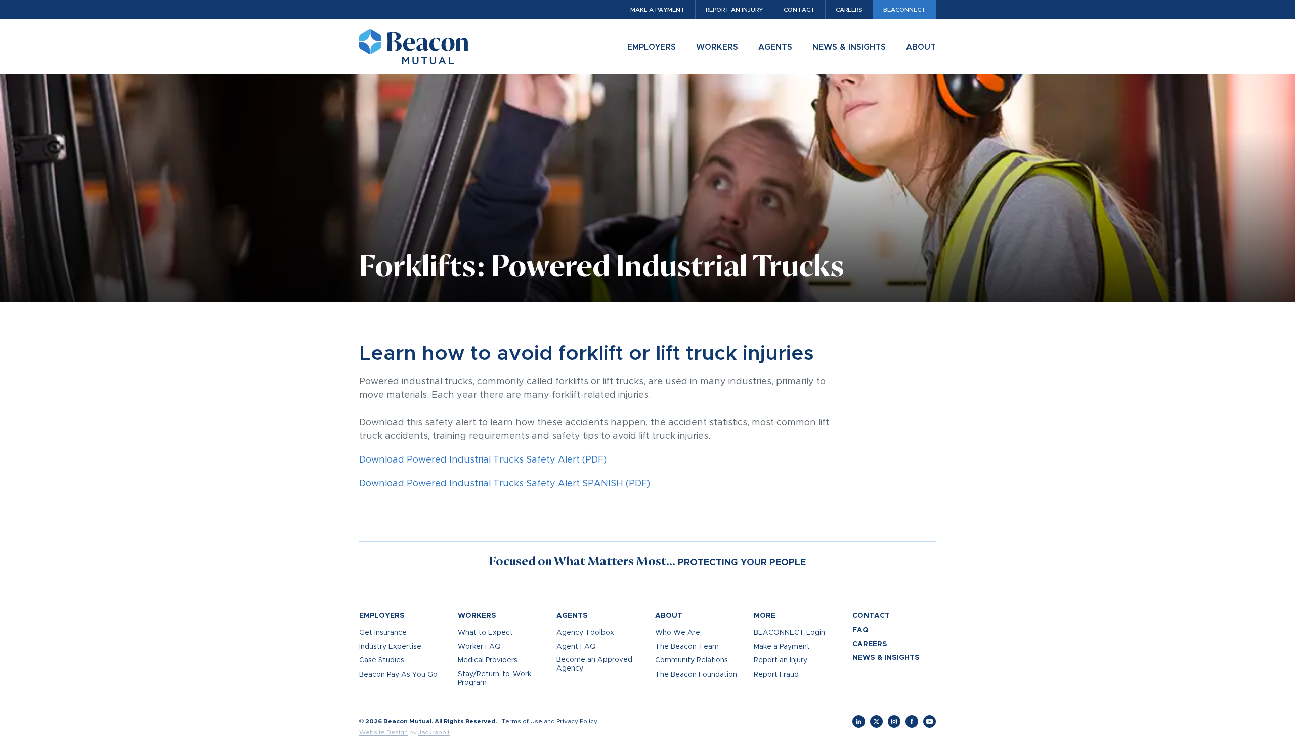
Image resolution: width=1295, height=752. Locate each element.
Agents (775, 47)
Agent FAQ (576, 646)
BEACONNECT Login (789, 632)
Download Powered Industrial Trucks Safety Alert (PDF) (483, 460)
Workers (717, 47)
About (921, 47)
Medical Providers (487, 660)
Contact (799, 10)
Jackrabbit (434, 732)
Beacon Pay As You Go (398, 674)
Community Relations (691, 660)
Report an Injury (734, 10)
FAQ (860, 630)
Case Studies (381, 660)
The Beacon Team (687, 646)
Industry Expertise (390, 646)
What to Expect (485, 632)
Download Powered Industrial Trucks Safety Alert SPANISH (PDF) (504, 483)
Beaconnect (904, 10)
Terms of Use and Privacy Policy (549, 721)
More (764, 615)
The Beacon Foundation (696, 674)
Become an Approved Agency (594, 664)
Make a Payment (657, 10)
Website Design (383, 732)
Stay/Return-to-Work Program (494, 678)
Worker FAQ (479, 646)
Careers (849, 10)
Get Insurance (383, 632)
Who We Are (677, 632)
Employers (651, 47)
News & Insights (849, 47)
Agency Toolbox (585, 632)
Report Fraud (776, 674)
